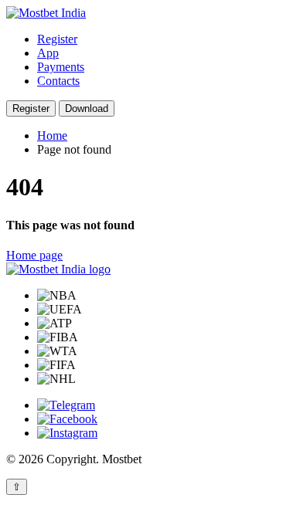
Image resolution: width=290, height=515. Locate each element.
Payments (60, 66)
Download (86, 108)
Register (57, 39)
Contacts (58, 80)
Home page (34, 255)
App (48, 52)
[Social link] (66, 405)
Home (52, 135)
